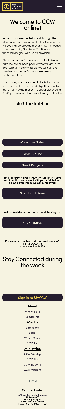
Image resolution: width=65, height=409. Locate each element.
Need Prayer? (33, 165)
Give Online (32, 222)
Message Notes (32, 142)
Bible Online (32, 153)
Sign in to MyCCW (32, 297)
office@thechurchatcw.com (32, 394)
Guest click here (32, 193)
